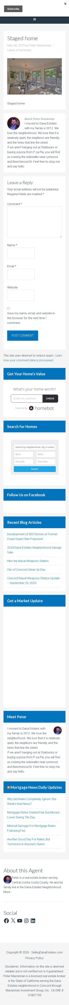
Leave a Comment (19, 50)
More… (7, 892)
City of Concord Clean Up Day (26, 569)
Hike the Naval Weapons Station (28, 561)
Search (34, 468)
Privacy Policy (34, 958)
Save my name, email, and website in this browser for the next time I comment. (31, 318)
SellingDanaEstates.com (47, 952)
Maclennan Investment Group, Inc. (28, 990)
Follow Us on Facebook (26, 495)
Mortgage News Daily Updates (36, 787)
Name (12, 245)
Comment (14, 204)
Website (12, 287)
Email (11, 266)
